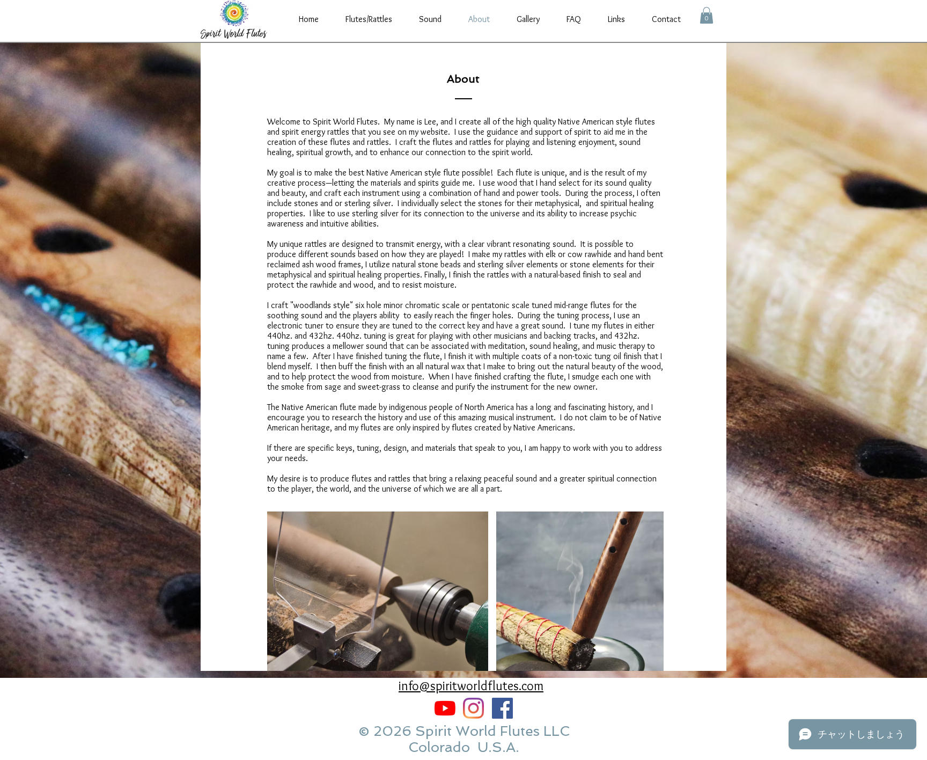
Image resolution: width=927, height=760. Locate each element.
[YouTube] (445, 708)
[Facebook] (502, 708)
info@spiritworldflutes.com (471, 685)
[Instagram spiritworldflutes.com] (473, 708)
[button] (706, 15)
